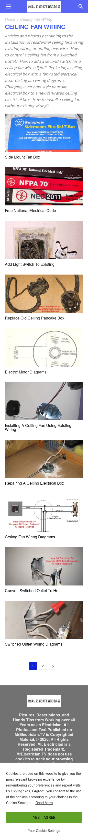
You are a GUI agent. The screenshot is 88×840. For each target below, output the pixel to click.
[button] (8, 6)
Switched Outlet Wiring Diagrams (33, 644)
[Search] (81, 6)
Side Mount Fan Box (22, 157)
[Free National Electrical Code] (44, 186)
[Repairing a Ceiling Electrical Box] (44, 459)
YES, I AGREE (44, 817)
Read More (44, 802)
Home (10, 19)
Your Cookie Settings (44, 830)
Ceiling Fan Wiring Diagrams (30, 537)
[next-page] (53, 666)
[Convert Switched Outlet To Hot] (44, 566)
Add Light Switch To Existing (30, 264)
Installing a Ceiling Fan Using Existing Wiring (38, 427)
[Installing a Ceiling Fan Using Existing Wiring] (44, 401)
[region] (44, 801)
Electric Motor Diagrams (25, 372)
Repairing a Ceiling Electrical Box (34, 483)
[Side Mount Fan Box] (44, 133)
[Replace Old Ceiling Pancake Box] (44, 294)
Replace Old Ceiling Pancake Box (34, 318)
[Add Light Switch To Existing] (44, 240)
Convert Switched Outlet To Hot (32, 590)
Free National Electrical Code (30, 210)
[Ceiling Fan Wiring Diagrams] (44, 512)
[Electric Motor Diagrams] (44, 347)
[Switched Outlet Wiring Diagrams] (44, 620)
